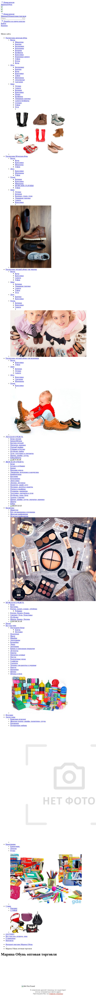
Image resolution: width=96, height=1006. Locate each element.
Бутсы (17, 61)
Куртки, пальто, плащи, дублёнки (23, 609)
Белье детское (15, 439)
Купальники (15, 479)
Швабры (13, 638)
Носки (8, 623)
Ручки (12, 851)
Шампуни (14, 510)
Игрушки (9, 715)
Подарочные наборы (18, 725)
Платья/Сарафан (16, 447)
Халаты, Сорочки (17, 497)
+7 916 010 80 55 (7, 28)
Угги (17, 107)
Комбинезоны (15, 474)
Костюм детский (17, 443)
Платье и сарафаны (18, 489)
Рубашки (18, 611)
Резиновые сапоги (22, 57)
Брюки (13, 468)
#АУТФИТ (10, 934)
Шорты (13, 502)
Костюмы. (14, 607)
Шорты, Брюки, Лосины (20, 619)
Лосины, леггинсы (17, 483)
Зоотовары (14, 646)
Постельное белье (17, 628)
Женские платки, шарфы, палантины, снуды (28, 721)
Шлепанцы (19, 78)
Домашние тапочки (23, 99)
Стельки (18, 103)
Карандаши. (15, 846)
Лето (12, 65)
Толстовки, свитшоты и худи (21, 493)
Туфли (17, 59)
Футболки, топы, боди (19, 495)
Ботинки (18, 50)
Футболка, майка (17, 451)
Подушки (19, 632)
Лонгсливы (14, 481)
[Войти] (2, 9)
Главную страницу (56, 994)
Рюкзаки (13, 908)
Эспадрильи (20, 80)
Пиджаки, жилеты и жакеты (21, 487)
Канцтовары (11, 844)
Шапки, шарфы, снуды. (19, 455)
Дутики (18, 86)
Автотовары (15, 640)
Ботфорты (19, 52)
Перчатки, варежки (18, 445)
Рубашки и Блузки (17, 449)
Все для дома (11, 626)
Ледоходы (14, 651)
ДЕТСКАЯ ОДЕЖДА (14, 437)
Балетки (18, 44)
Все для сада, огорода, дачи (16, 936)
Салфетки (14, 661)
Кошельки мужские (18, 719)
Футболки (14, 617)
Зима (12, 84)
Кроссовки (19, 55)
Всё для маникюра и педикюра (22, 512)
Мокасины (19, 42)
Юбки (12, 504)
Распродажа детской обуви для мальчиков (22, 358)
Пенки (17, 94)
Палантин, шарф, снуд (19, 485)
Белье (12, 464)
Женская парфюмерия (19, 514)
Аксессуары (10, 717)
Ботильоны (19, 48)
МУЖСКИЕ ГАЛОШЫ (24, 186)
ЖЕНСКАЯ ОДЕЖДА (15, 462)
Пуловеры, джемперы (19, 491)
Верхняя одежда (16, 470)
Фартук (13, 667)
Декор (12, 644)
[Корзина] (2, 11)
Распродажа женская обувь (16, 38)
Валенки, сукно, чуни (23, 196)
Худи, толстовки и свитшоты (22, 453)
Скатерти (14, 663)
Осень (12, 177)
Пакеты (13, 653)
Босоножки (19, 46)
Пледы (17, 630)
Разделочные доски (18, 659)
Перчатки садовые (17, 655)
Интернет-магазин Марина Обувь (19, 944)
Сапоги (18, 88)
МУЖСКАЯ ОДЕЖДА (15, 602)
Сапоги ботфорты (22, 101)
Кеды (17, 63)
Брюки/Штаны (16, 441)
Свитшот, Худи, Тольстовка (21, 615)
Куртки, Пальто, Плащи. (20, 613)
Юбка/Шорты (15, 458)
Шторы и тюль (16, 674)
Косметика (10, 508)
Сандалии (19, 82)
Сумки (8, 906)
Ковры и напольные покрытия (22, 649)
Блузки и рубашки (17, 466)
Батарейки (14, 642)
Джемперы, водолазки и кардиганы (24, 472)
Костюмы (14, 476)
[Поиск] (2, 7)
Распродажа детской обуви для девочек (21, 269)
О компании (10, 938)
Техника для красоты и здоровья (23, 665)
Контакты (9, 940)
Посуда (13, 657)
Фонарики (14, 669)
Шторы (13, 672)
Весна (12, 40)
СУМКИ (13, 910)
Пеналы (13, 848)
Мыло (12, 636)
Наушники (14, 723)
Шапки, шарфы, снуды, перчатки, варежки (27, 499)
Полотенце (14, 634)
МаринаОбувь (6, 4)
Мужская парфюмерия (19, 516)
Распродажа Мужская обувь (17, 156)
